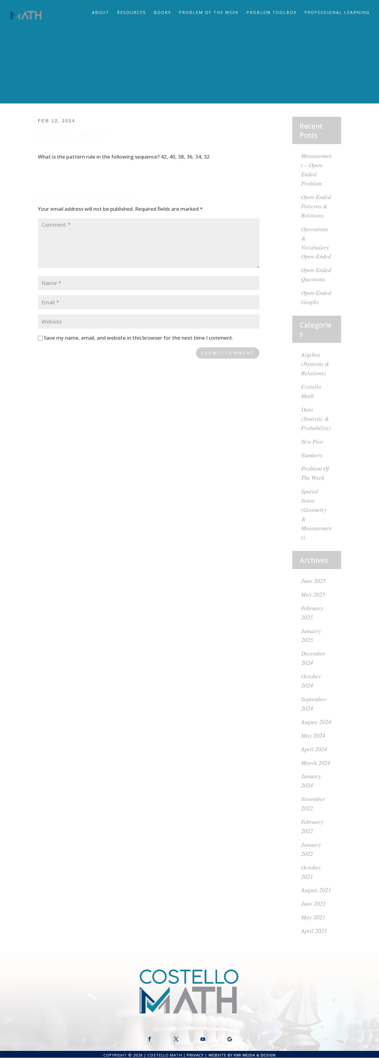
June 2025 (313, 580)
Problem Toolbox (271, 12)
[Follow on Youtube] (203, 1039)
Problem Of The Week (209, 12)
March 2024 (315, 762)
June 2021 (313, 903)
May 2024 (313, 735)
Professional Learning (337, 12)
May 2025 (313, 594)
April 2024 (314, 749)
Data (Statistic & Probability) (316, 418)
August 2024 (316, 721)
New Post (312, 441)
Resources (131, 12)
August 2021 (316, 890)
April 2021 (314, 930)
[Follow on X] (176, 1039)
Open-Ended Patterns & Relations (316, 206)
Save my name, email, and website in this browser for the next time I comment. (138, 337)
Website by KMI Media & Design (242, 1055)
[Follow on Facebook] (149, 1039)
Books (162, 12)
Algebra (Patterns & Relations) (315, 364)
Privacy (195, 1055)
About (100, 12)
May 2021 (313, 917)
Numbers (311, 455)
